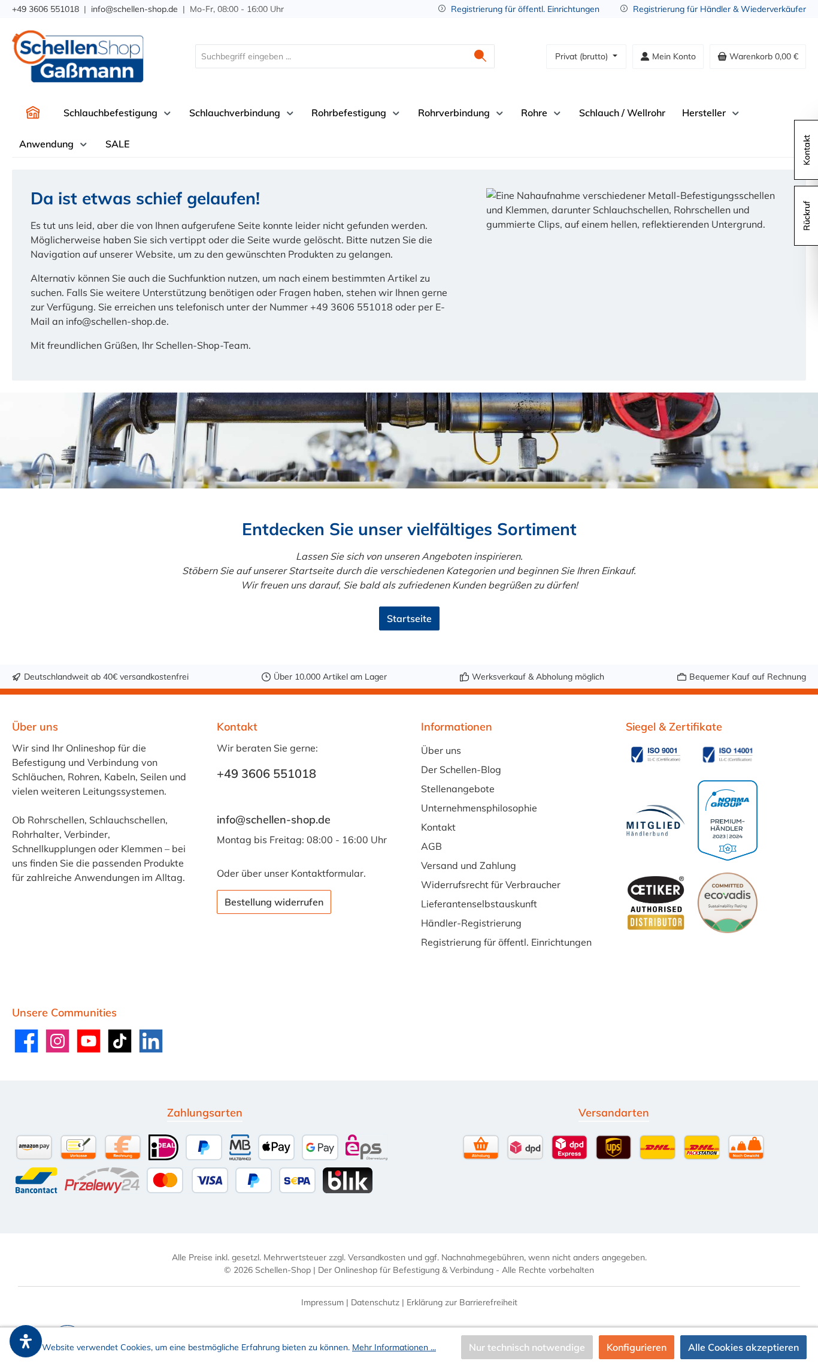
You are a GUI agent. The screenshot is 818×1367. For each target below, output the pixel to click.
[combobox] (331, 56)
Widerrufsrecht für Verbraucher (491, 885)
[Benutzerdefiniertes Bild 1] (656, 754)
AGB (431, 846)
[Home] (33, 113)
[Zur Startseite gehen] (78, 56)
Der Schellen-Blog (461, 769)
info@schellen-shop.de (134, 9)
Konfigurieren (636, 1347)
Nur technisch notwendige (527, 1347)
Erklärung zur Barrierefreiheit (462, 1302)
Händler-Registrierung (471, 923)
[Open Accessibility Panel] (26, 1341)
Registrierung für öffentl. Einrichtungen (525, 9)
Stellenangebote (458, 789)
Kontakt (438, 827)
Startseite (409, 618)
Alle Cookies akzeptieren (743, 1347)
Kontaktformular (327, 873)
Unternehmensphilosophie (479, 808)
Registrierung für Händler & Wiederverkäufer (719, 9)
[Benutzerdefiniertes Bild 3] (656, 820)
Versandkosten (376, 1257)
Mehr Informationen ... (394, 1347)
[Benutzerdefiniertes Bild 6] (728, 903)
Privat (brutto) (582, 56)
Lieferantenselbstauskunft (479, 904)
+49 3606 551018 (45, 9)
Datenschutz (375, 1302)
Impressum (322, 1302)
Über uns (441, 750)
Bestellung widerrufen (274, 902)
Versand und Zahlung (468, 865)
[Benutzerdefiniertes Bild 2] (728, 754)
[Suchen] (480, 56)
